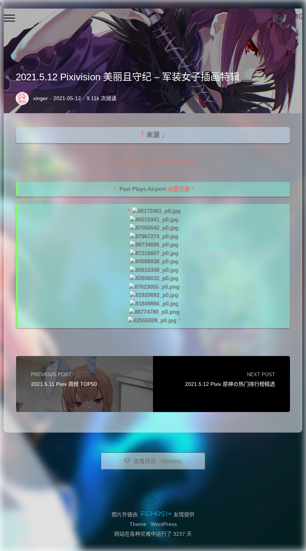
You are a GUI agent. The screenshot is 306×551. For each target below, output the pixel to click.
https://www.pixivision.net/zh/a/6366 (153, 162)
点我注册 (179, 189)
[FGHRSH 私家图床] (156, 514)
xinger (40, 98)
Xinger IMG (285, 16)
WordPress (164, 524)
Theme (137, 524)
